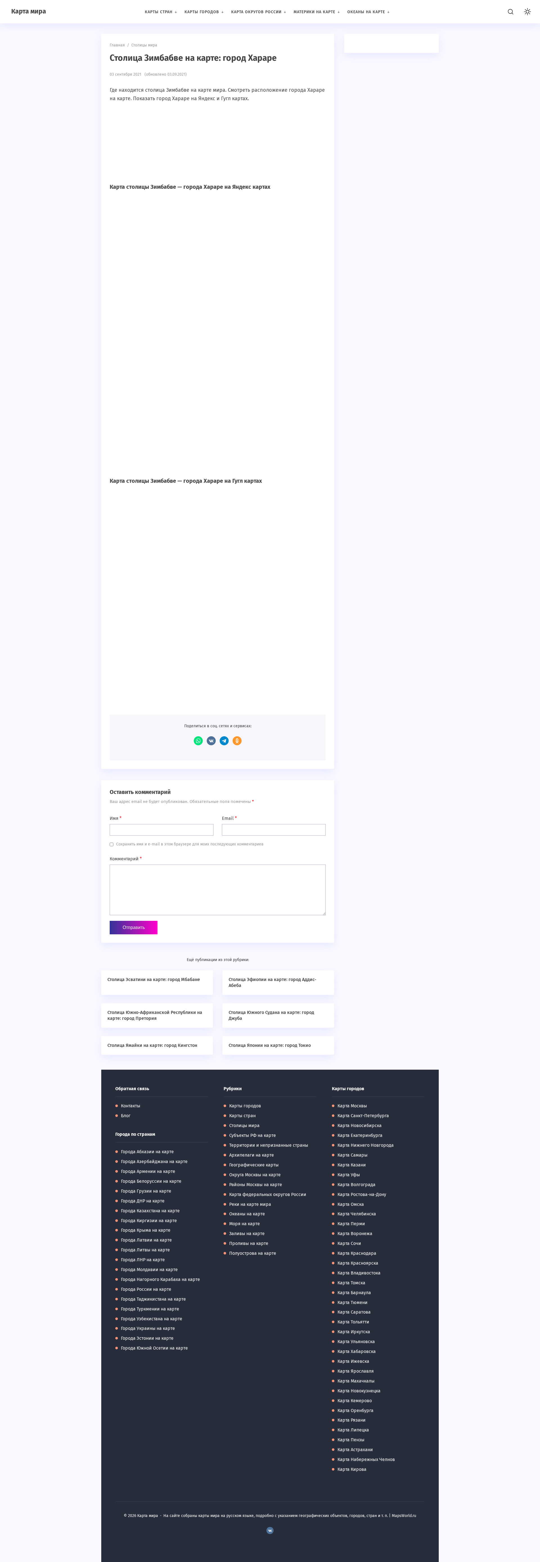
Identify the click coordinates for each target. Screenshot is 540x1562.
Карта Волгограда (356, 1184)
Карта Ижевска (353, 1361)
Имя (116, 818)
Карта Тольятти (353, 1322)
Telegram (224, 740)
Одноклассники (237, 740)
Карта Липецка (353, 1430)
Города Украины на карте (148, 1328)
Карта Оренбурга (356, 1410)
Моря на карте (244, 1223)
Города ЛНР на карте (143, 1259)
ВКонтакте (211, 740)
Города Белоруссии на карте (151, 1181)
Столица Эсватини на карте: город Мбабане (153, 979)
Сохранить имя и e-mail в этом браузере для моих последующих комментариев (190, 844)
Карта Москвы (352, 1105)
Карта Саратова (354, 1312)
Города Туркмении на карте (150, 1309)
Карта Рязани (352, 1420)
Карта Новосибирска (360, 1125)
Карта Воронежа (355, 1233)
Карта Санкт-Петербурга (363, 1115)
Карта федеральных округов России (267, 1194)
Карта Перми (351, 1223)
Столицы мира (244, 1125)
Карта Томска (351, 1282)
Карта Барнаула (354, 1292)
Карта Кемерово (355, 1400)
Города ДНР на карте (143, 1201)
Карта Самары (353, 1155)
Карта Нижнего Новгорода (366, 1145)
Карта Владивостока (359, 1273)
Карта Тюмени (353, 1302)
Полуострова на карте (252, 1253)
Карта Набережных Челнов (366, 1459)
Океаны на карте (247, 1214)
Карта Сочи (349, 1243)
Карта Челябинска (357, 1214)
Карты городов (245, 1105)
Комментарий (126, 858)
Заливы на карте (247, 1233)
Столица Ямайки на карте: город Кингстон (152, 1045)
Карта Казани (352, 1165)
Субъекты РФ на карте (252, 1135)
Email (229, 818)
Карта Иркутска (354, 1331)
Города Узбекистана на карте (151, 1318)
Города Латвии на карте (146, 1240)
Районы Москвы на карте (255, 1184)
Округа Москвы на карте (255, 1174)
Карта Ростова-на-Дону (362, 1194)
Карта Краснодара (357, 1253)
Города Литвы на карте (145, 1250)
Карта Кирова (352, 1469)
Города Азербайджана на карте (154, 1161)
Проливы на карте (248, 1243)
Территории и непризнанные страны (268, 1145)
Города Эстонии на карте (147, 1338)
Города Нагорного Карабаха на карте (160, 1279)
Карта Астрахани (355, 1449)
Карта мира (28, 11)
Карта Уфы (349, 1174)
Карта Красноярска (358, 1263)
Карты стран (242, 1115)
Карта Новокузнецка (359, 1390)
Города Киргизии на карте (149, 1220)
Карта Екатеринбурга (360, 1135)
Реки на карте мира (250, 1204)
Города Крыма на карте (145, 1230)
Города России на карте (146, 1289)
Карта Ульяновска (356, 1341)
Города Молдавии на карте (149, 1269)
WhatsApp (198, 740)
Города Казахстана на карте (150, 1210)
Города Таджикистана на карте (153, 1299)
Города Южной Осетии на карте (154, 1348)
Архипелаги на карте (251, 1155)
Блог (125, 1115)
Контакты (130, 1105)
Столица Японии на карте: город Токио (270, 1045)
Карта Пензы (351, 1439)
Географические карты (254, 1165)
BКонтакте (270, 1530)
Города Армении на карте (148, 1171)
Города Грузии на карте (146, 1191)
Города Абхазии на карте (147, 1151)
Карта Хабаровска (357, 1351)
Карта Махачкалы (356, 1381)
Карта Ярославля (356, 1371)
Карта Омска (351, 1204)
